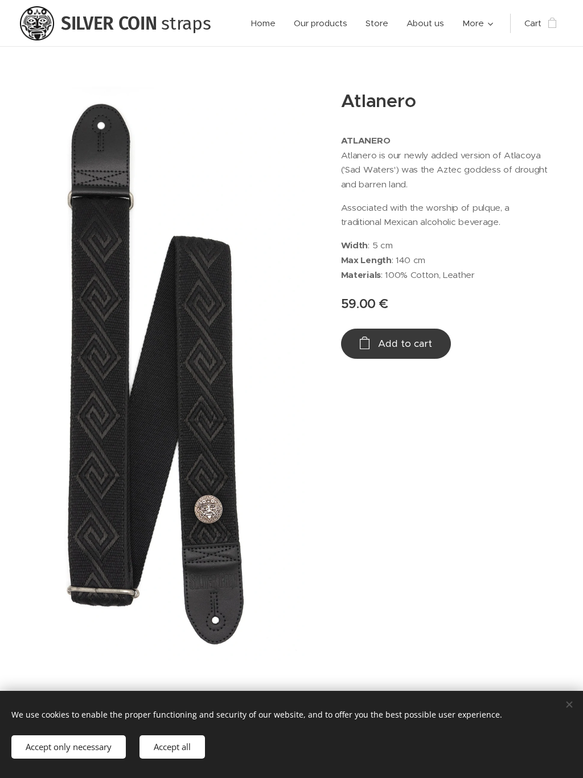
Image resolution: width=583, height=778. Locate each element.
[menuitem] (266, 23)
